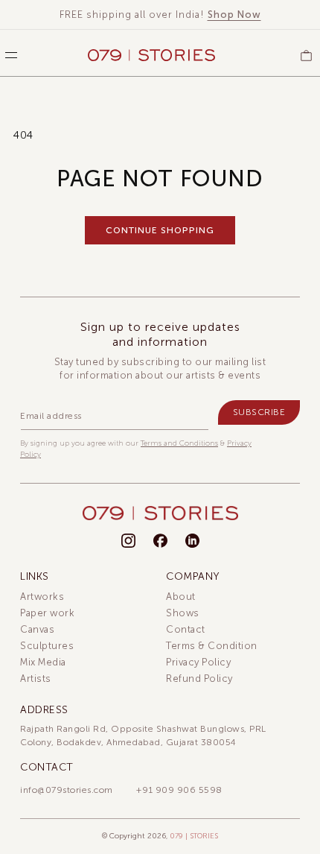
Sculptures (47, 645)
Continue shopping (160, 230)
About (181, 596)
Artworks (42, 596)
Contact (185, 629)
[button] (7, 55)
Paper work (47, 613)
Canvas (37, 629)
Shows (182, 613)
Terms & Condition (211, 645)
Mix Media (43, 662)
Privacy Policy (198, 662)
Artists (35, 678)
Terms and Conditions (179, 443)
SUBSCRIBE (259, 412)
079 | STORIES (194, 836)
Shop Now (234, 14)
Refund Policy (199, 678)
